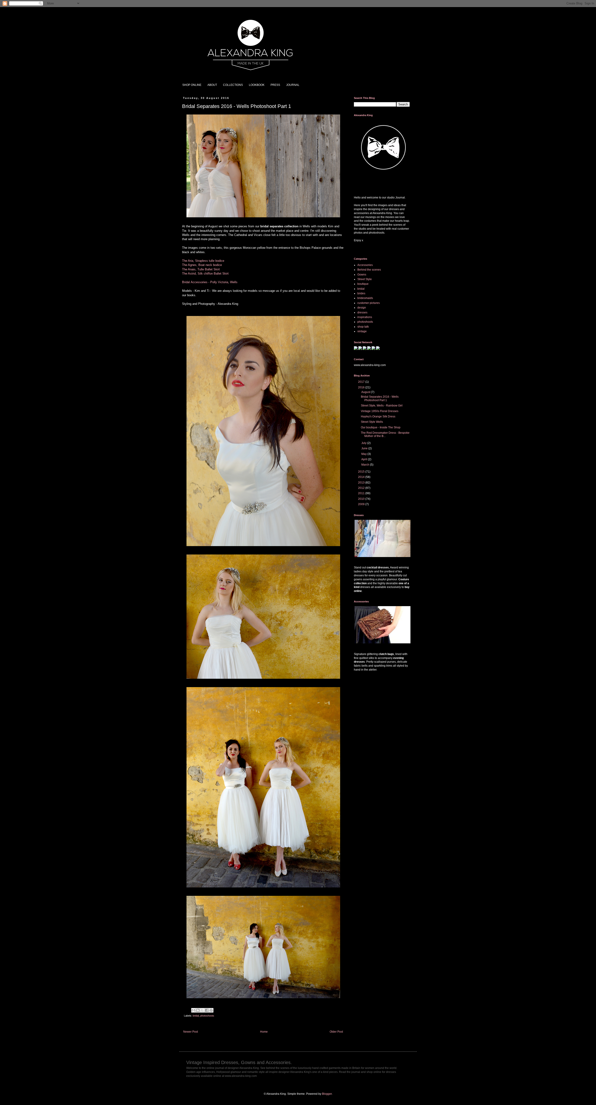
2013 (361, 482)
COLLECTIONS (233, 85)
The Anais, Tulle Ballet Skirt (201, 269)
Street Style (364, 279)
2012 (361, 488)
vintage (362, 331)
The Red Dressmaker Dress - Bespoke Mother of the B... (385, 434)
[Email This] (193, 1010)
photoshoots (207, 1015)
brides (361, 293)
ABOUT (212, 85)
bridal (196, 1015)
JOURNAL (292, 85)
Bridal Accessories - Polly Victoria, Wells (209, 282)
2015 (361, 471)
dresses (362, 312)
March (365, 464)
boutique (363, 283)
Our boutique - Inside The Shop (380, 427)
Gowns (361, 274)
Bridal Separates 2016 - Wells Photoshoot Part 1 (380, 398)
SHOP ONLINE (191, 85)
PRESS (275, 85)
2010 (361, 498)
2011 (361, 493)
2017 (361, 381)
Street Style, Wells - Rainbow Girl (382, 405)
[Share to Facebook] (206, 1010)
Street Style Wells (372, 421)
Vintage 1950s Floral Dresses (379, 411)
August (366, 392)
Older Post (336, 1031)
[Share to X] (202, 1010)
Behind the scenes (369, 269)
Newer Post (190, 1031)
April (364, 459)
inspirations (364, 317)
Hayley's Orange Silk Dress (378, 416)
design (361, 307)
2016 (361, 387)
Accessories (365, 265)
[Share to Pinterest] (211, 1010)
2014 (361, 477)
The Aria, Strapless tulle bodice (203, 260)
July (364, 443)
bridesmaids (365, 298)
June (364, 448)
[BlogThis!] (198, 1010)
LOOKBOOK (256, 85)
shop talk (363, 326)
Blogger (327, 1093)
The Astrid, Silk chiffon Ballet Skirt (205, 273)
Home (264, 1031)
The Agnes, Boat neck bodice (202, 265)
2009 (361, 504)
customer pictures (368, 303)
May (364, 454)
